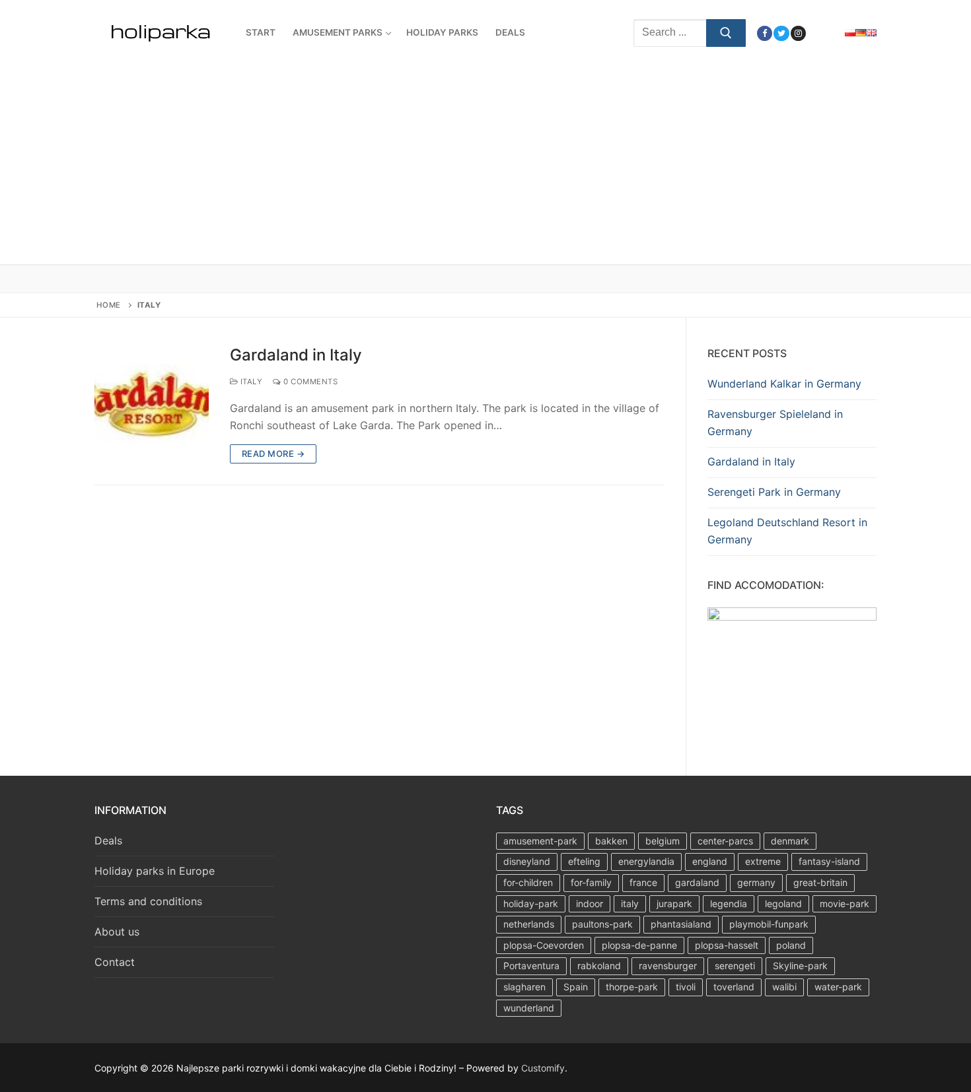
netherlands (528, 924)
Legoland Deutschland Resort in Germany (787, 531)
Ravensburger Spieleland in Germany (775, 422)
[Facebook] (764, 33)
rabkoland (599, 965)
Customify (543, 1068)
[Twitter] (781, 33)
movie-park (844, 903)
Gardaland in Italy (296, 354)
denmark (790, 840)
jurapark (674, 903)
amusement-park (540, 840)
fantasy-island (829, 861)
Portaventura (531, 965)
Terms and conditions (148, 901)
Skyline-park (800, 965)
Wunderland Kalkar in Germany (784, 383)
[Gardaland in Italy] (151, 404)
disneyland (526, 861)
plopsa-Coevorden (543, 945)
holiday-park (530, 903)
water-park (838, 986)
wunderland (528, 1007)
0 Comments (309, 381)
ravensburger (668, 965)
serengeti (735, 965)
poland (791, 945)
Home (108, 305)
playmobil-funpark (769, 924)
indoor (589, 903)
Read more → (273, 453)
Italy (250, 381)
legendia (728, 903)
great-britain (820, 882)
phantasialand (681, 924)
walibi (784, 986)
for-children (528, 882)
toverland (733, 986)
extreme (763, 861)
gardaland (697, 882)
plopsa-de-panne (639, 945)
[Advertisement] (485, 165)
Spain (575, 986)
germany (756, 882)
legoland (783, 903)
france (643, 882)
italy (630, 903)
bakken (611, 840)
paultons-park (602, 924)
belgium (662, 840)
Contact (114, 962)
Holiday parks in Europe (154, 870)
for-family (591, 882)
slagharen (524, 986)
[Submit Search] (726, 33)
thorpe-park (632, 986)
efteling (584, 861)
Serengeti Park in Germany (774, 491)
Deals (108, 840)
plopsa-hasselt (726, 945)
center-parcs (725, 840)
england (709, 861)
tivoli (686, 986)
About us (116, 931)
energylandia (646, 861)
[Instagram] (798, 33)
